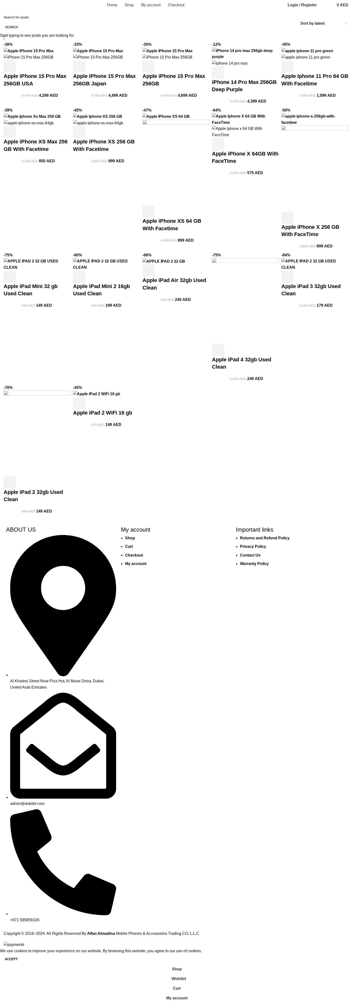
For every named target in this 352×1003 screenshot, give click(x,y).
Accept (11, 959)
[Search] (321, 5)
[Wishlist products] (328, 5)
